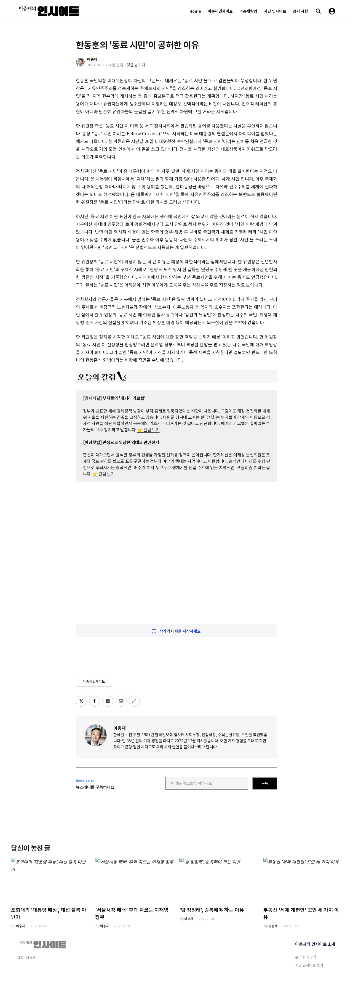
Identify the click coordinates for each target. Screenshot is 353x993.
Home (195, 11)
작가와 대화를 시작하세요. (180, 631)
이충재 (119, 728)
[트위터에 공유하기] (81, 701)
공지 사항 (300, 11)
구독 (265, 783)
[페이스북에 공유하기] (94, 701)
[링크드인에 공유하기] (107, 701)
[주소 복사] (134, 701)
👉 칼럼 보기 (148, 429)
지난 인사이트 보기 (309, 965)
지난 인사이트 (275, 11)
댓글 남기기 (136, 64)
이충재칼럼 (248, 11)
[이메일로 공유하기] (121, 701)
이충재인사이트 (220, 11)
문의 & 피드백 (305, 957)
